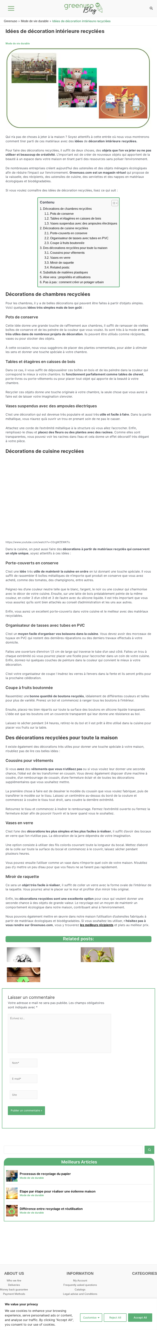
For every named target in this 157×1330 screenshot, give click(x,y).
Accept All (140, 1317)
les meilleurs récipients (96, 925)
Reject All (115, 1317)
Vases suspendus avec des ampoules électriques (83, 223)
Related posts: (60, 267)
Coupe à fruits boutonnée (67, 243)
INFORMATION (80, 1273)
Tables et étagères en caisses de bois (75, 218)
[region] (78, 1314)
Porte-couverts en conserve (68, 233)
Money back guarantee (14, 1289)
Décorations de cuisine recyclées (65, 228)
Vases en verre (60, 257)
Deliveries (14, 1285)
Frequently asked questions (80, 1285)
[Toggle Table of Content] (113, 203)
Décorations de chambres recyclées (67, 208)
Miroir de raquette (62, 262)
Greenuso (10, 21)
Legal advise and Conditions (80, 1294)
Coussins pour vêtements (67, 252)
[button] (151, 9)
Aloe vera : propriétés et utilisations (67, 277)
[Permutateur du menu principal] (11, 8)
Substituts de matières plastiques (65, 272)
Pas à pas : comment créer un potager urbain (73, 282)
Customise (89, 1317)
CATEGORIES (144, 1273)
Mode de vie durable (35, 21)
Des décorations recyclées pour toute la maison (75, 248)
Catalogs (80, 1289)
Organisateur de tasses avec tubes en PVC (79, 238)
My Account (80, 1280)
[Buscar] (149, 1150)
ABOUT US (14, 1273)
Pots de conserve (62, 213)
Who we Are (14, 1280)
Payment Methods (14, 1294)
